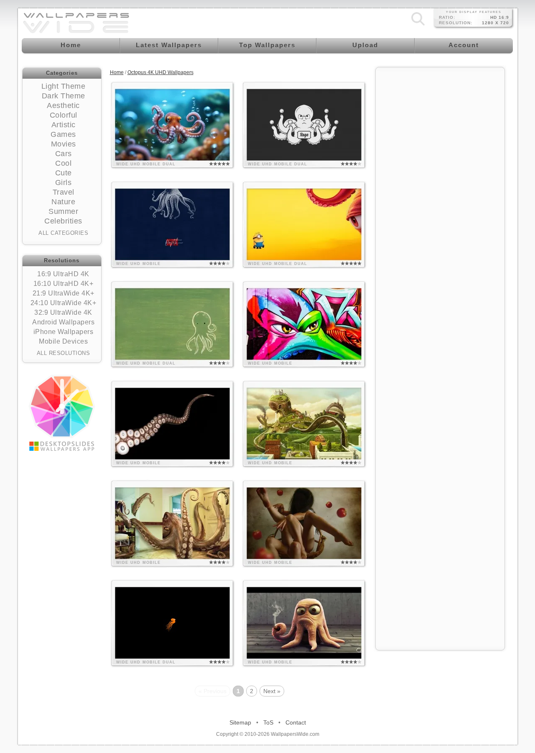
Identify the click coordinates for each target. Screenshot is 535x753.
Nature (63, 202)
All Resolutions (63, 353)
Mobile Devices (63, 341)
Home (117, 72)
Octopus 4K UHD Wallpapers (160, 72)
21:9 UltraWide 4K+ (63, 293)
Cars (63, 153)
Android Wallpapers (63, 322)
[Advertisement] (440, 197)
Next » (271, 691)
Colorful (63, 115)
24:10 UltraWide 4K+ (64, 302)
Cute (63, 173)
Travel (63, 192)
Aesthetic (63, 105)
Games (63, 134)
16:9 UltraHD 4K (63, 274)
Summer (63, 211)
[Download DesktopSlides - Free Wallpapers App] (61, 412)
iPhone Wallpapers (63, 331)
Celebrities (63, 221)
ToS (268, 722)
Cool (63, 163)
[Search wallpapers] (418, 25)
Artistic (63, 125)
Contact (295, 722)
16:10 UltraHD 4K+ (63, 283)
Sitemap (240, 722)
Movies (63, 144)
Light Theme (63, 86)
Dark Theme (63, 96)
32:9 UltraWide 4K (63, 312)
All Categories (63, 233)
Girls (63, 182)
